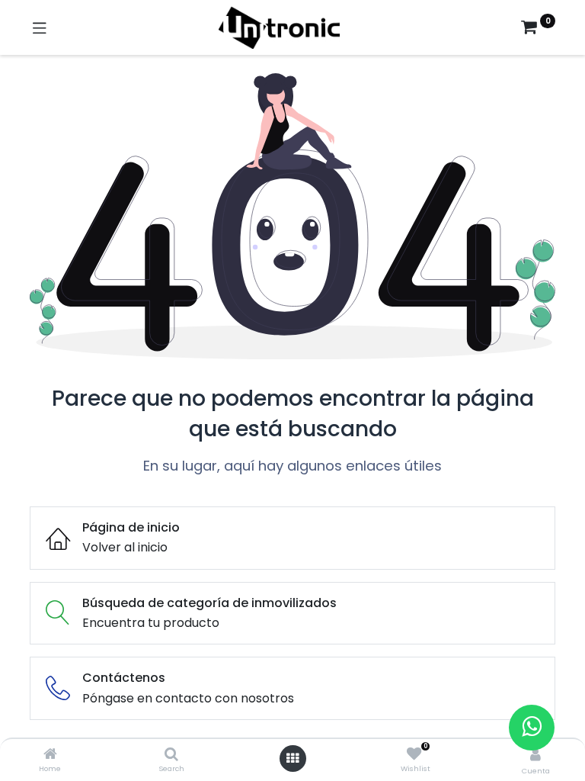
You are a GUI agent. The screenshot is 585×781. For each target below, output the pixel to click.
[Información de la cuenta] (535, 754)
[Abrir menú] (292, 758)
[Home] (50, 754)
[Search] (171, 754)
